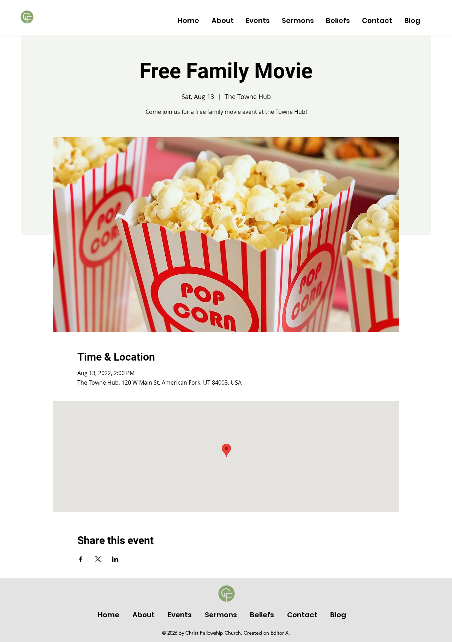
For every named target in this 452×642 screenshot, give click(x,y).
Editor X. (280, 633)
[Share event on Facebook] (80, 559)
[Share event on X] (98, 559)
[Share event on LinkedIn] (115, 559)
